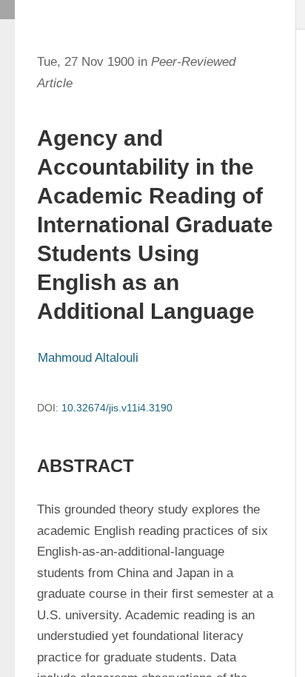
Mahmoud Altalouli (88, 358)
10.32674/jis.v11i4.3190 (116, 408)
